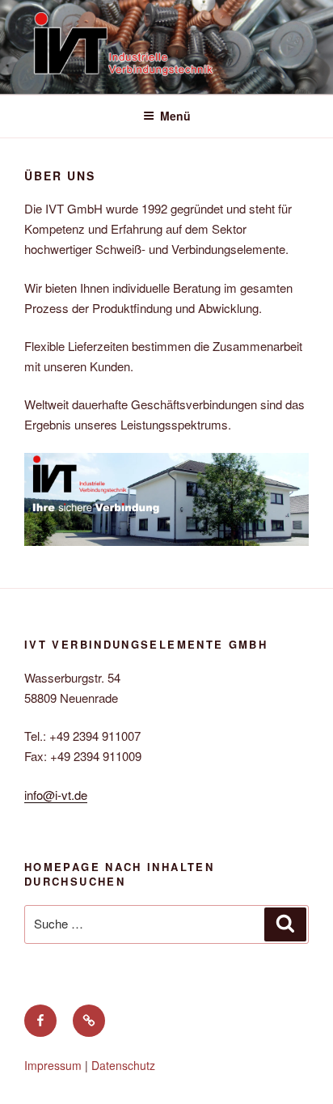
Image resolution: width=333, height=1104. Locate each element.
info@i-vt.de (55, 794)
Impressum (53, 1065)
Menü (175, 116)
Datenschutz (123, 1065)
